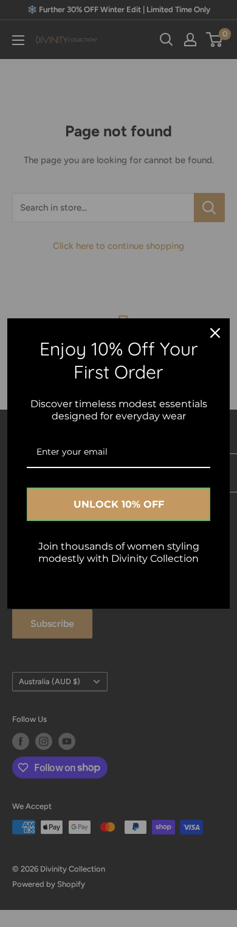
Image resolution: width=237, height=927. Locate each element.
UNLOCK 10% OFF (119, 504)
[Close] (215, 333)
